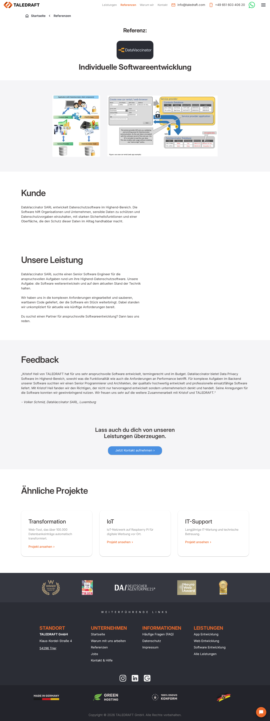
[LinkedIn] (135, 678)
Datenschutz (151, 641)
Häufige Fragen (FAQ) (158, 634)
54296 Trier (47, 648)
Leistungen (109, 5)
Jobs (94, 654)
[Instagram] (123, 678)
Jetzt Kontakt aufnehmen (133, 450)
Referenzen (128, 5)
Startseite (38, 16)
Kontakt (163, 5)
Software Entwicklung (210, 647)
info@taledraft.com (191, 5)
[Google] (147, 678)
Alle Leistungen (205, 654)
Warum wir (147, 5)
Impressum (150, 647)
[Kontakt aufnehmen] (261, 712)
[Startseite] (21, 5)
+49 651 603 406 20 (230, 5)
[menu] (263, 5)
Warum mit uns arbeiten (108, 641)
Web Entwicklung (206, 641)
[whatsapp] (252, 5)
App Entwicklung (206, 634)
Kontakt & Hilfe (102, 660)
